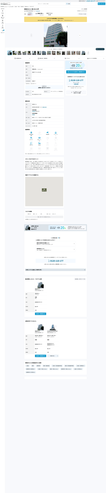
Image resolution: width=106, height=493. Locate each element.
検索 (69, 3)
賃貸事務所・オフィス (4, 6)
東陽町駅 (22, 6)
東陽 (19, 6)
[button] (80, 35)
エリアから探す (11, 6)
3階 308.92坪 (32, 6)
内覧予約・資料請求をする (40, 313)
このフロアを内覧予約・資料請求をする (77, 71)
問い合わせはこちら (68, 20)
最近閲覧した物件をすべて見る (80, 279)
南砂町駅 (49, 343)
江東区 (16, 6)
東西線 (33, 114)
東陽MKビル (27, 6)
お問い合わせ (102, 3)
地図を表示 (38, 10)
